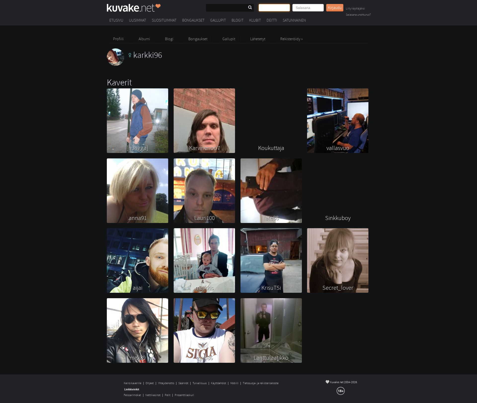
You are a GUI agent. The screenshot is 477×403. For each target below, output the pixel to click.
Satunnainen (294, 20)
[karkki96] (134, 64)
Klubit (255, 20)
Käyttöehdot (218, 383)
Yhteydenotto (166, 383)
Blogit (237, 20)
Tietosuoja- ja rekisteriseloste (260, 383)
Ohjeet (150, 383)
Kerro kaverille (132, 383)
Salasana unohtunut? (358, 15)
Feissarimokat (132, 395)
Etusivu (116, 20)
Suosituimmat (164, 20)
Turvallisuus (200, 383)
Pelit (167, 395)
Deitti (272, 20)
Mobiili (234, 383)
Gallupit (218, 20)
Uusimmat (137, 20)
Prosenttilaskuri (184, 395)
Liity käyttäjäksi (355, 8)
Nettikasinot (152, 395)
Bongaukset (193, 20)
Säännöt (183, 383)
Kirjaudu (335, 7)
